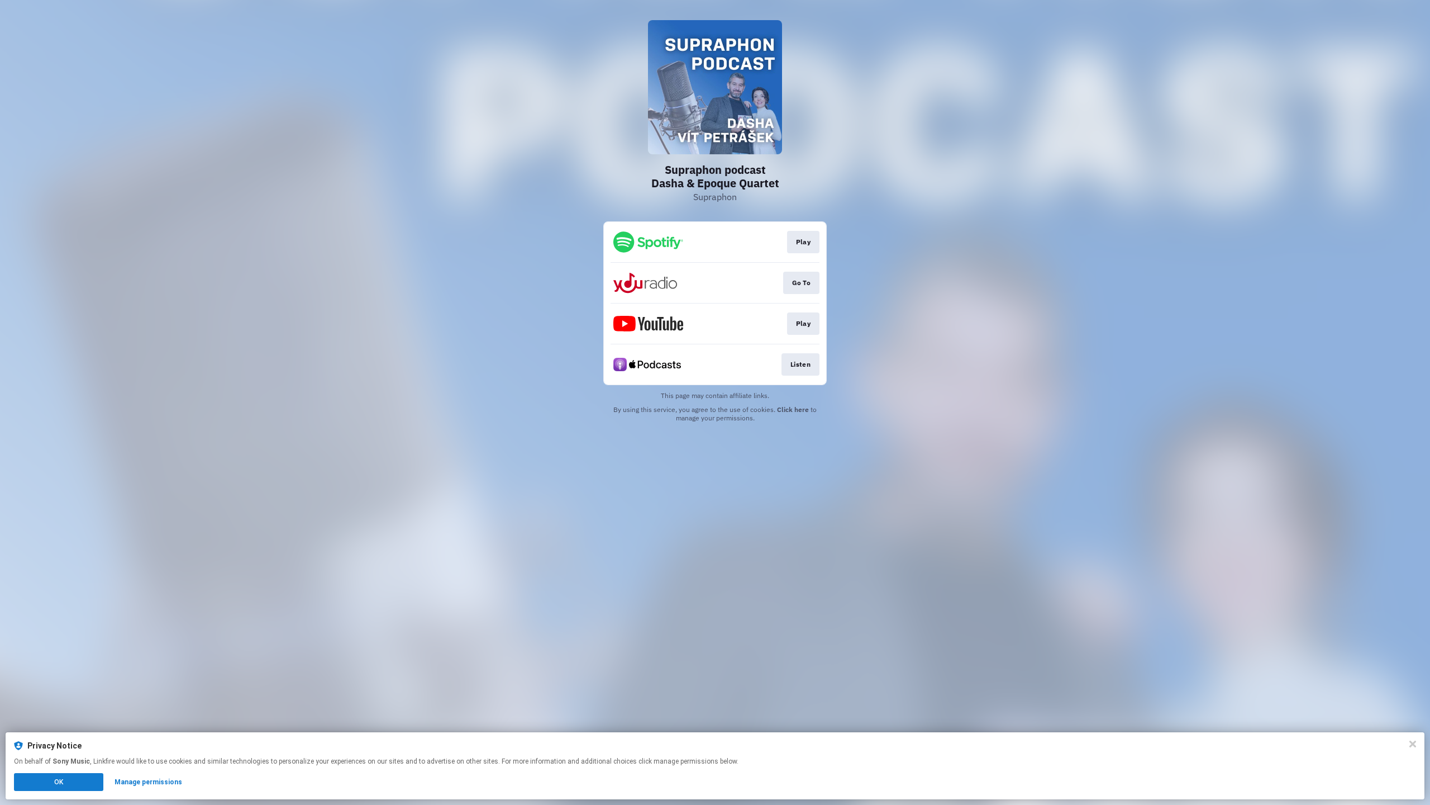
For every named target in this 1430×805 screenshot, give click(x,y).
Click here (793, 409)
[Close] (1413, 744)
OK (58, 782)
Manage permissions (148, 782)
